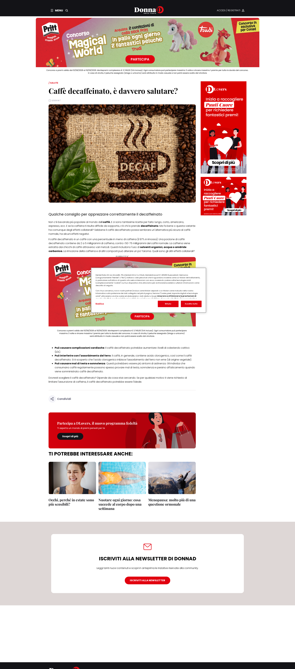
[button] (57, 10)
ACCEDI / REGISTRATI (228, 10)
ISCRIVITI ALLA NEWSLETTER (147, 580)
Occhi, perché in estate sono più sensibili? (71, 502)
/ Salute (53, 82)
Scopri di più (70, 436)
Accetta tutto (191, 304)
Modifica (100, 303)
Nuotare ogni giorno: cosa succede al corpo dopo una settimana (120, 504)
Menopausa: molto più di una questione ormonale (172, 502)
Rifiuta (168, 304)
